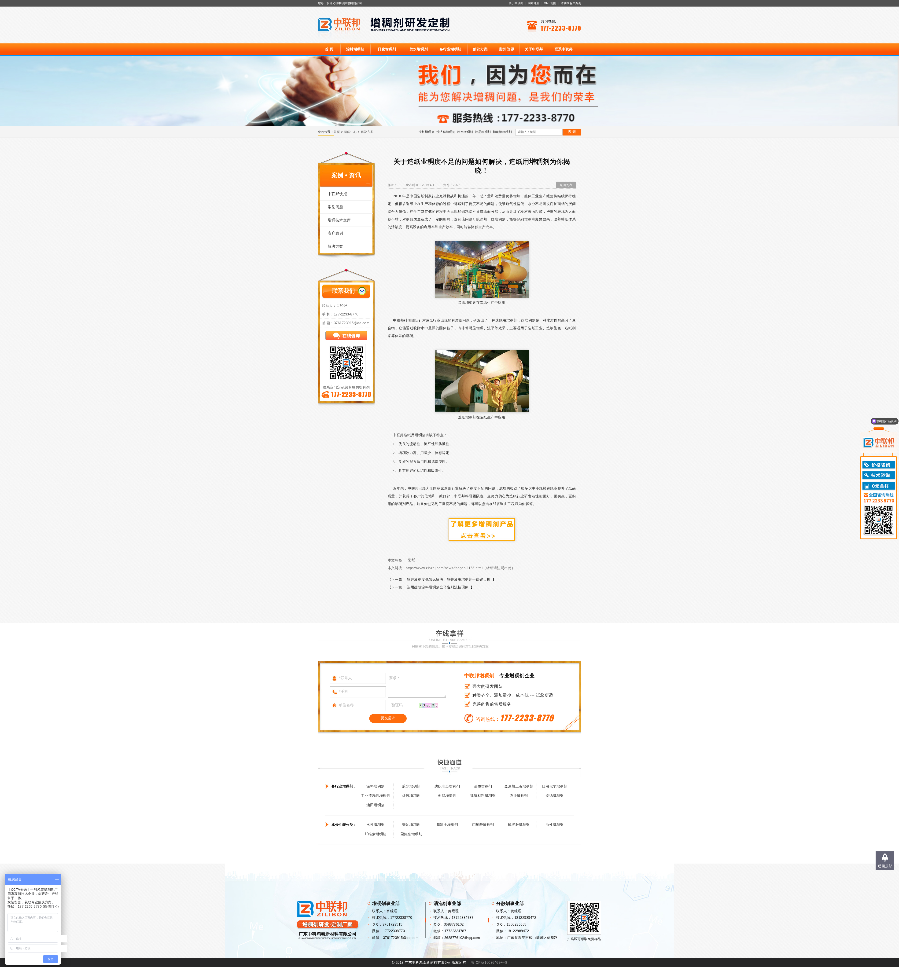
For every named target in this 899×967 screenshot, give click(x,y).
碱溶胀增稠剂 (519, 825)
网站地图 (534, 3)
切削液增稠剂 (502, 132)
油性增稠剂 (554, 825)
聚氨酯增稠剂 (411, 834)
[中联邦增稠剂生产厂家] (482, 529)
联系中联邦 (564, 49)
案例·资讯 (507, 49)
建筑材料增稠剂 (483, 796)
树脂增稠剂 (447, 796)
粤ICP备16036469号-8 (489, 962)
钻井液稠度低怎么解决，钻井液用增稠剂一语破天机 (448, 579)
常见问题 (335, 207)
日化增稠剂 (387, 49)
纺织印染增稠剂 (447, 786)
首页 (337, 132)
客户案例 (335, 233)
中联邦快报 (337, 194)
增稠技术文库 (339, 220)
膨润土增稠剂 (447, 825)
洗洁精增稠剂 (445, 132)
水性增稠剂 (375, 825)
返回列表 (566, 185)
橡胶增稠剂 (411, 796)
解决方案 (480, 49)
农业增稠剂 (519, 796)
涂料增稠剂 (355, 49)
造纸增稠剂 (554, 796)
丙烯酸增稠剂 (483, 825)
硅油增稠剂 (411, 825)
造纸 (411, 560)
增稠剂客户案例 (571, 3)
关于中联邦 (516, 3)
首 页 (329, 49)
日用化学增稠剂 (554, 786)
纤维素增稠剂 (376, 834)
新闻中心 (350, 132)
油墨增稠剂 (483, 132)
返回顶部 (885, 866)
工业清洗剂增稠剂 (375, 796)
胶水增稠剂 (419, 49)
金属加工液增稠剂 (518, 786)
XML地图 (550, 3)
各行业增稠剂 (450, 49)
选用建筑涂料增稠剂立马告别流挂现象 (438, 587)
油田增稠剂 (375, 805)
